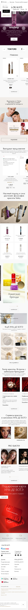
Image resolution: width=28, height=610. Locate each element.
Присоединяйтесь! (14, 362)
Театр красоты (18, 569)
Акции (16, 566)
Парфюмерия (16, 9)
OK (23, 604)
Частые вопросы (5, 573)
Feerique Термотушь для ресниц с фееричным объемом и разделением (10, 81)
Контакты (17, 571)
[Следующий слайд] (23, 28)
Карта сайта (18, 586)
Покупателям (18, 2)
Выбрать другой (6, 15)
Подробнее (3, 322)
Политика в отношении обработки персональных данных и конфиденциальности (11, 589)
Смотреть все (14, 91)
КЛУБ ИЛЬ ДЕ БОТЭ (19, 562)
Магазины (12, 2)
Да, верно (6, 11)
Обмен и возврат (5, 571)
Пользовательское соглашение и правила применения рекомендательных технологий (13, 593)
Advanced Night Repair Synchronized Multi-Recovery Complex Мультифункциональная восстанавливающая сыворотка (11, 179)
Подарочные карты (5, 562)
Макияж (22, 9)
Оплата (2, 569)
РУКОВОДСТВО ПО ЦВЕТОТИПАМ (6, 467)
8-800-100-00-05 (6, 553)
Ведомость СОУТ (4, 595)
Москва (5, 2)
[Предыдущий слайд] (4, 28)
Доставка (3, 566)
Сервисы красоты (5, 564)
